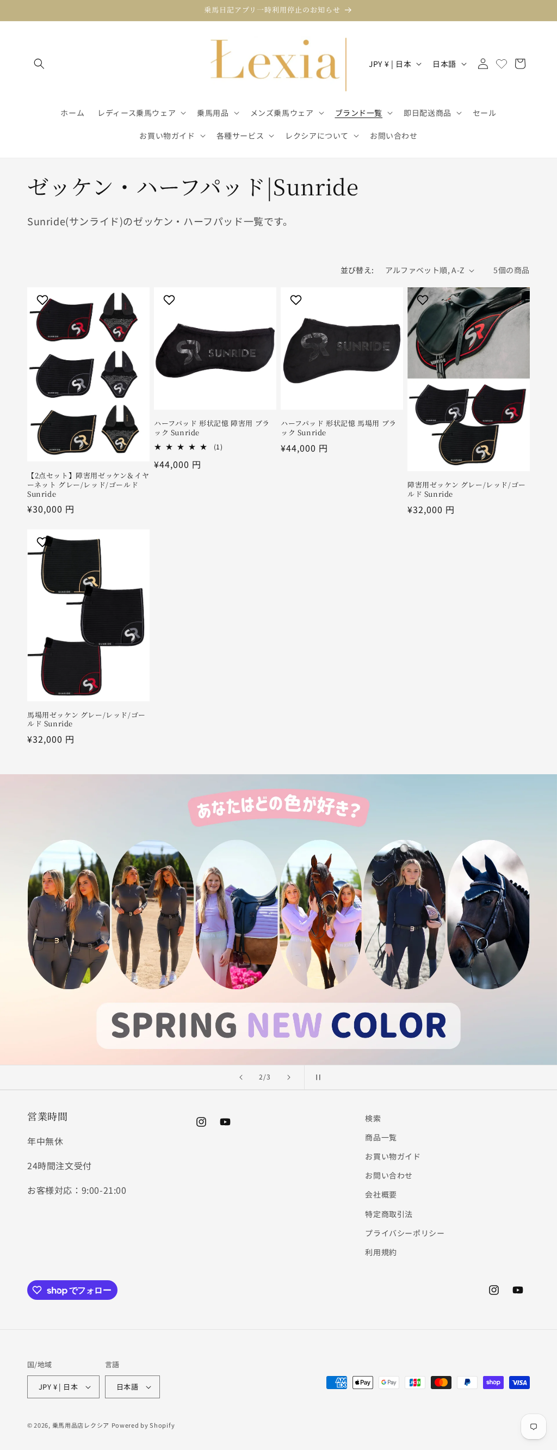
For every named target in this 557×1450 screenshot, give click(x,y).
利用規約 (381, 1252)
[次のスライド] (289, 1077)
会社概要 (381, 1194)
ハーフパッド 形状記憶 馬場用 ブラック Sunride (339, 428)
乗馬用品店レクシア (80, 1425)
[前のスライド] (241, 1077)
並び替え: (357, 269)
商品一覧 (381, 1137)
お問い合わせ (389, 1175)
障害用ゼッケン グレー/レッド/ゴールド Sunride (466, 489)
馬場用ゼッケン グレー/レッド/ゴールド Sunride (86, 720)
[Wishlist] (501, 63)
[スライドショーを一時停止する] (316, 1077)
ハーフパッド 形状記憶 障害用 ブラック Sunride (212, 428)
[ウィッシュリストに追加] (44, 300)
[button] (39, 64)
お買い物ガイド (392, 1156)
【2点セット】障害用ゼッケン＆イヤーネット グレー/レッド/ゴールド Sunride (88, 485)
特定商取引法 (389, 1213)
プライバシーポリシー (404, 1232)
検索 (373, 1118)
